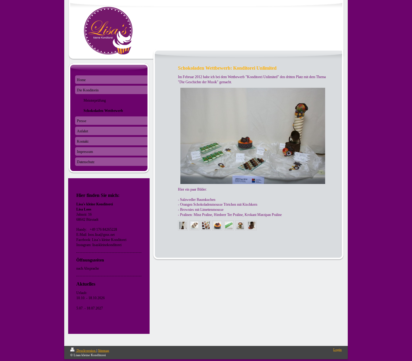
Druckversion (86, 350)
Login (337, 349)
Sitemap (103, 350)
